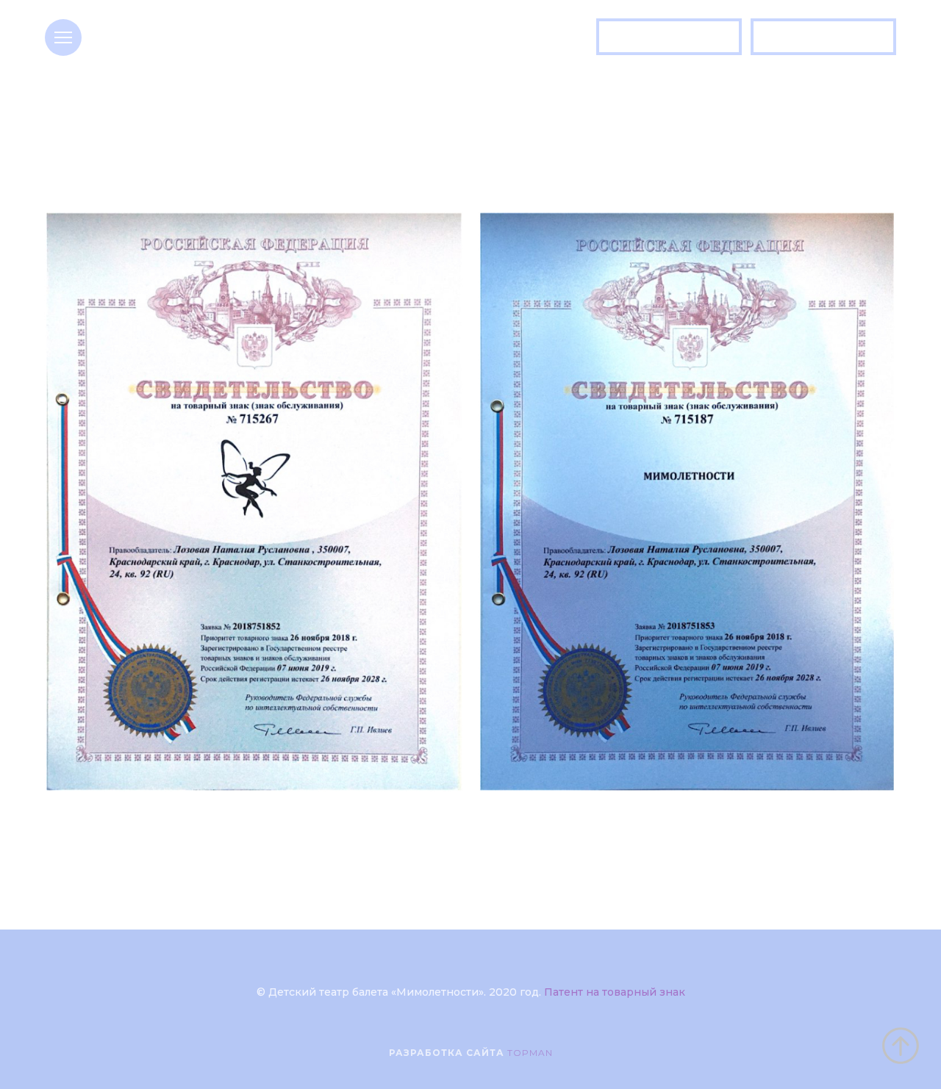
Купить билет (669, 36)
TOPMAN (530, 1052)
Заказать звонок (823, 36)
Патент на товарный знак (614, 992)
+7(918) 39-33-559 (255, 45)
